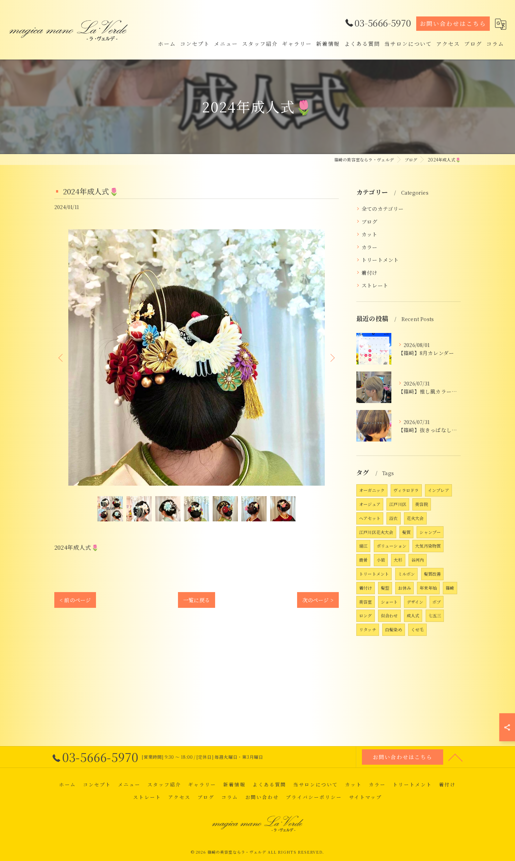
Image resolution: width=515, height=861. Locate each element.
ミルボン (406, 574)
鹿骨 (363, 560)
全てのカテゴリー (383, 208)
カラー (370, 247)
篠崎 (450, 588)
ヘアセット (369, 518)
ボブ (436, 602)
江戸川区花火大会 (376, 532)
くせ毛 (417, 629)
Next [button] (332, 357)
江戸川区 (397, 504)
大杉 (398, 560)
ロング (365, 615)
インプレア (438, 490)
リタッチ (367, 629)
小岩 (381, 560)
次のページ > (318, 600)
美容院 (421, 504)
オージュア (369, 504)
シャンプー (430, 532)
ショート (389, 602)
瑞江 (363, 546)
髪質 (406, 532)
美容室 (365, 602)
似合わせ (389, 615)
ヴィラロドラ (406, 490)
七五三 (434, 615)
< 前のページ (75, 600)
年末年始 (428, 588)
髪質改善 (432, 574)
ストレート (375, 285)
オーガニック (372, 490)
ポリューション (391, 546)
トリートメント (380, 259)
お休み (404, 588)
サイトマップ (365, 796)
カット (370, 234)
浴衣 (393, 518)
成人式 (413, 615)
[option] (196, 357)
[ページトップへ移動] (455, 757)
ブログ (370, 221)
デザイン (415, 602)
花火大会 (415, 518)
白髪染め (393, 629)
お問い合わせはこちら (453, 23)
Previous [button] (61, 357)
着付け (370, 272)
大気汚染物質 (428, 546)
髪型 (385, 588)
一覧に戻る (196, 600)
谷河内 (417, 560)
